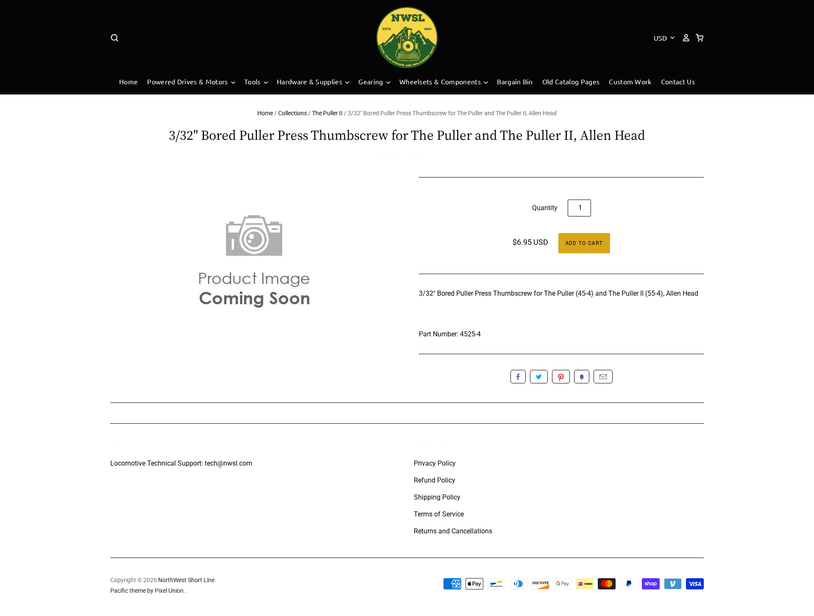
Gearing (371, 81)
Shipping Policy (437, 497)
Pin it (561, 376)
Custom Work (630, 81)
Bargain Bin (515, 81)
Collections (292, 113)
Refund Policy (434, 480)
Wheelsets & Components (440, 81)
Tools (253, 81)
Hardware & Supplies (310, 81)
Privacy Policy (435, 463)
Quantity (545, 208)
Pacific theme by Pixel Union (147, 590)
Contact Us (678, 81)
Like (518, 376)
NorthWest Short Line (407, 158)
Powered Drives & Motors (188, 81)
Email (603, 376)
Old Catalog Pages (570, 81)
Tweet (539, 376)
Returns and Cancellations (453, 531)
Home (128, 81)
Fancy (581, 376)
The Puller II (327, 113)
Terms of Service (439, 514)
